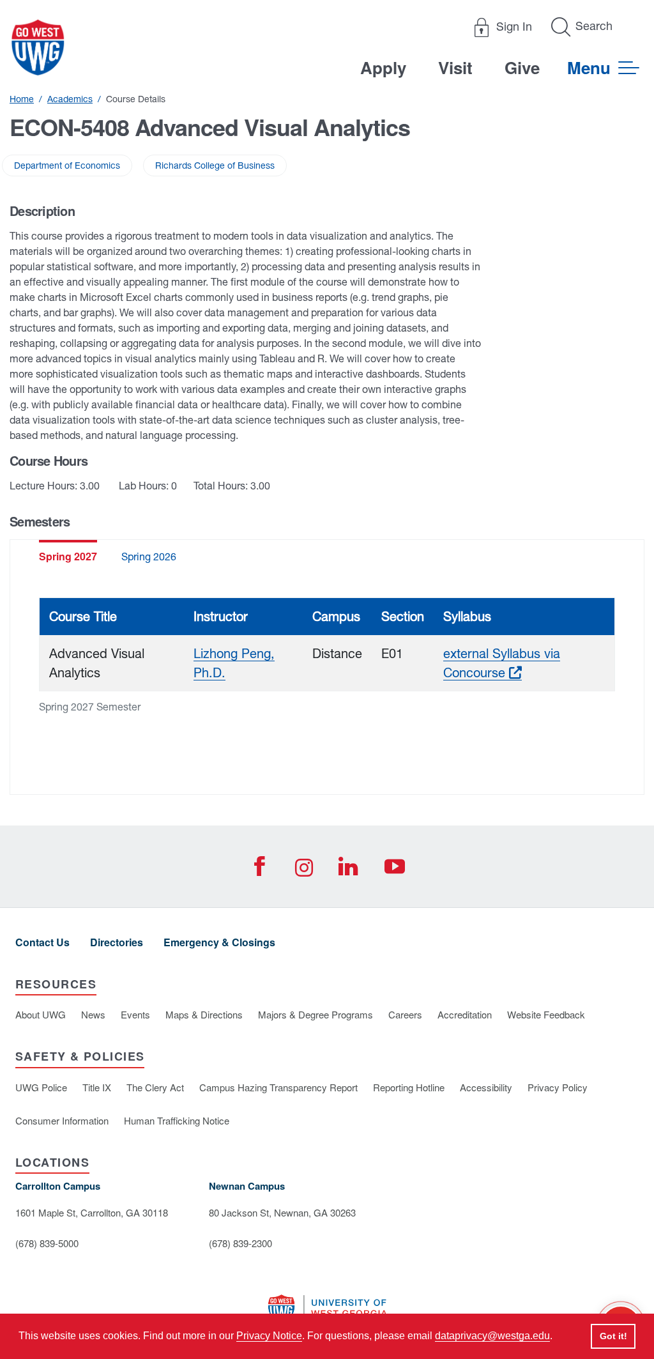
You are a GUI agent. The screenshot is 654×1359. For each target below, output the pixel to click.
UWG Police (41, 1087)
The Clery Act (155, 1087)
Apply (383, 67)
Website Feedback (546, 1014)
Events (135, 1014)
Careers (405, 1014)
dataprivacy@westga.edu (492, 1335)
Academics (70, 99)
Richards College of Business (215, 165)
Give (522, 67)
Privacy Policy (558, 1087)
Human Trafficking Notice (176, 1120)
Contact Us (42, 942)
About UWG (40, 1014)
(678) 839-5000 (47, 1243)
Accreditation (464, 1014)
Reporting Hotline (409, 1087)
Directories (116, 942)
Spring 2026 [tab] (148, 556)
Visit (455, 67)
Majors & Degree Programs (315, 1014)
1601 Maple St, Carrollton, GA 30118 (91, 1212)
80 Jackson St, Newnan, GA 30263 (282, 1212)
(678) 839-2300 (240, 1243)
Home (22, 99)
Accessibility (486, 1087)
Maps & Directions (204, 1014)
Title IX (96, 1087)
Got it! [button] (613, 1336)
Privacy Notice (269, 1335)
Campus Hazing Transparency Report (278, 1087)
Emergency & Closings (219, 942)
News (93, 1014)
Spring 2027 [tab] (68, 556)
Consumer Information (62, 1120)
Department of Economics (67, 165)
